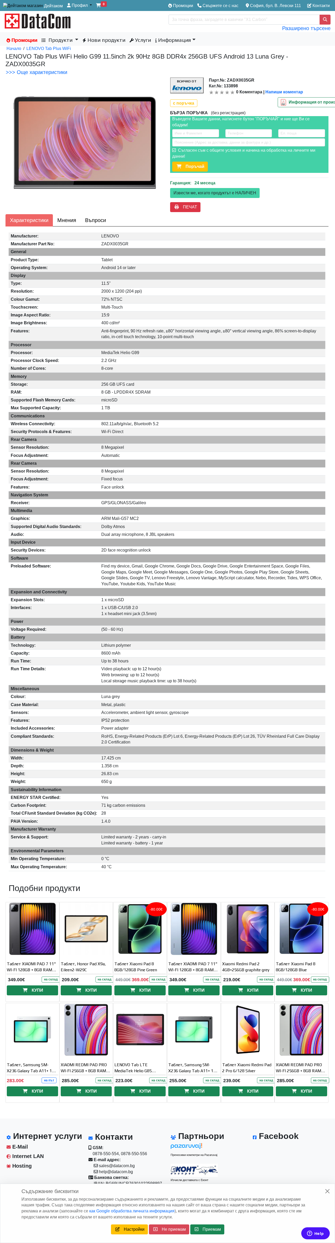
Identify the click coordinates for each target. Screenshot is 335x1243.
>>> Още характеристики (36, 72)
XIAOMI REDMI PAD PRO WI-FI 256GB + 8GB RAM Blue (84, 1070)
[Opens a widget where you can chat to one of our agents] (315, 1233)
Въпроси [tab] (95, 220)
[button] (79, 6)
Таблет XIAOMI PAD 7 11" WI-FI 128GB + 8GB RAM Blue (192, 969)
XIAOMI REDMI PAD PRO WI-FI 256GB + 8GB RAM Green (299, 1070)
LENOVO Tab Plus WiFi (48, 48)
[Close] (327, 1191)
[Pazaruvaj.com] (194, 1147)
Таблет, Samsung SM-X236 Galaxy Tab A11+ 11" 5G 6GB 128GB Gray (193, 1070)
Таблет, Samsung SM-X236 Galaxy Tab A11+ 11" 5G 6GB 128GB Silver (31, 1070)
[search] (325, 20)
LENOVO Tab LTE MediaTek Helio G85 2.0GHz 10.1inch (133, 1070)
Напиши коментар (284, 92)
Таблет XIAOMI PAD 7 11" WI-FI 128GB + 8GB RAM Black (31, 969)
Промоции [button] (23, 40)
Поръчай (192, 166)
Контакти (320, 5)
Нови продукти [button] (105, 40)
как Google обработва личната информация (132, 1211)
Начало (14, 48)
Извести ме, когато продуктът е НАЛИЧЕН (215, 193)
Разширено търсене (306, 28)
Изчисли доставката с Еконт (189, 1180)
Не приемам (172, 1229)
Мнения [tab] (66, 220)
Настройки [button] (132, 1229)
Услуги (142, 40)
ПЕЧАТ (188, 207)
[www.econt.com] (194, 1170)
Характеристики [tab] (29, 220)
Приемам (209, 1229)
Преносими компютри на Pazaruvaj (194, 1154)
